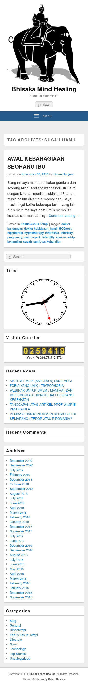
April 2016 (17, 573)
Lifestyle (16, 639)
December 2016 (21, 545)
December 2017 (21, 526)
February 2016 (20, 583)
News (14, 644)
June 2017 (17, 540)
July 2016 (16, 559)
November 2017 (21, 531)
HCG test (65, 228)
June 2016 (17, 564)
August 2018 (19, 493)
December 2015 (21, 592)
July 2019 (16, 470)
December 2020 (21, 460)
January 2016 (19, 588)
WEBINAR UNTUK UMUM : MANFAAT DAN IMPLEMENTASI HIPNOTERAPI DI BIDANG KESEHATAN (41, 395)
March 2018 (18, 512)
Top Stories (18, 653)
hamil (53, 228)
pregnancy (14, 237)
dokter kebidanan (36, 228)
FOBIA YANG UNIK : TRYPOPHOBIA (37, 385)
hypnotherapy (34, 233)
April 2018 (17, 507)
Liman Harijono (63, 174)
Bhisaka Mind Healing (44, 88)
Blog (13, 620)
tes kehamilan (51, 241)
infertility (67, 233)
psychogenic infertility (39, 237)
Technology (18, 648)
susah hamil (31, 241)
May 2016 (17, 569)
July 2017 (16, 536)
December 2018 (21, 479)
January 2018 (19, 521)
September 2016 (21, 550)
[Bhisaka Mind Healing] (44, 43)
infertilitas (52, 233)
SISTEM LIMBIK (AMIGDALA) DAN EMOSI (41, 381)
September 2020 (21, 465)
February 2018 (20, 517)
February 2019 (20, 474)
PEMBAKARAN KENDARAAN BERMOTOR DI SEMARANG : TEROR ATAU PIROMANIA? (43, 416)
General (15, 625)
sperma (61, 237)
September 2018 (21, 488)
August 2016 (19, 555)
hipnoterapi (15, 233)
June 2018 (17, 503)
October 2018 (19, 484)
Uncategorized (20, 658)
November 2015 (21, 597)
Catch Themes (56, 679)
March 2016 (18, 578)
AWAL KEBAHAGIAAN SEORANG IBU (36, 162)
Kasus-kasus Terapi (34, 224)
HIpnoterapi (18, 630)
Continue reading (64, 215)
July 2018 (16, 498)
